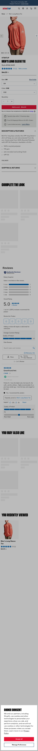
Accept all (19, 739)
